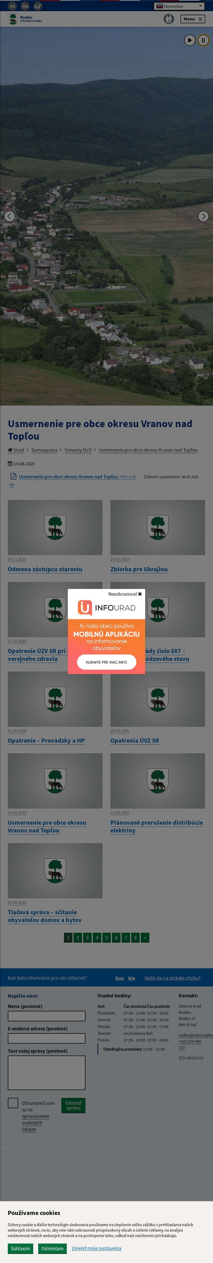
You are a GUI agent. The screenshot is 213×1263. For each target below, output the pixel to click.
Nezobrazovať (123, 594)
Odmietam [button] (52, 1248)
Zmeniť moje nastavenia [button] (96, 1248)
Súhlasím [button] (20, 1248)
